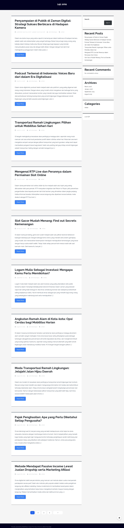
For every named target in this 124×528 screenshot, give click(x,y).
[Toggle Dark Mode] (119, 518)
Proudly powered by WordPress (19, 527)
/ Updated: (31, 32)
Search (87, 19)
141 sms (62, 4)
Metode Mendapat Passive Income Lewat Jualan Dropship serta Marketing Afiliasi (44, 468)
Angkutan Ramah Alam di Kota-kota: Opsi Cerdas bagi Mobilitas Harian (44, 320)
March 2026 (88, 86)
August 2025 (88, 94)
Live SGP (87, 116)
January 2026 (89, 89)
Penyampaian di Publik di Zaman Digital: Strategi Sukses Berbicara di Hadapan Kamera (43, 24)
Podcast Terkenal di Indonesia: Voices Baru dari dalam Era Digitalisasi (45, 75)
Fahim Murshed (47, 527)
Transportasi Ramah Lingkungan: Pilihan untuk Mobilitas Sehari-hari (43, 124)
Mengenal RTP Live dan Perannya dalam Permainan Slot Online (43, 173)
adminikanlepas (53, 32)
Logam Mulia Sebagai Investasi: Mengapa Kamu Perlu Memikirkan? (44, 271)
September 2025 (89, 91)
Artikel (62, 32)
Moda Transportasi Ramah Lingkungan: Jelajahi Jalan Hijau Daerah (42, 369)
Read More (20, 55)
